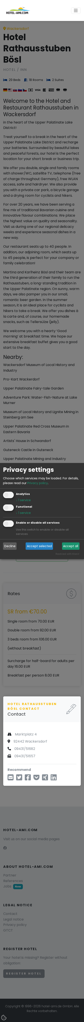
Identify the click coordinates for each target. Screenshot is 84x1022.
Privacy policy (37, 483)
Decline (10, 546)
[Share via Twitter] (19, 778)
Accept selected (39, 546)
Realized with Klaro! (67, 554)
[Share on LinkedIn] (54, 778)
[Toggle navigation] (76, 10)
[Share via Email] (11, 778)
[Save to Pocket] (36, 778)
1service (23, 500)
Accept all (70, 546)
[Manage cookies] (4, 1018)
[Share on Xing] (45, 778)
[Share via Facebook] (28, 778)
